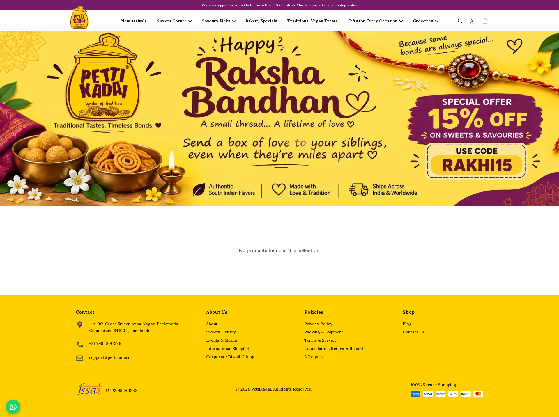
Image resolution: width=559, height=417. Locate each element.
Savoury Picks (216, 21)
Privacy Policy (318, 323)
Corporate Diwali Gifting (230, 356)
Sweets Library (221, 332)
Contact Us (413, 332)
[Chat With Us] (13, 407)
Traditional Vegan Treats (312, 21)
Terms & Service (320, 340)
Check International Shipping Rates (327, 5)
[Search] (460, 21)
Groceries (423, 21)
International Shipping (227, 348)
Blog (407, 323)
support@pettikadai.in (110, 357)
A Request (314, 356)
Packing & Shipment (323, 332)
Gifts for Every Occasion (372, 21)
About (211, 323)
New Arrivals (133, 21)
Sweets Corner (172, 21)
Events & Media (221, 340)
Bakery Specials (261, 21)
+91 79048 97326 (105, 343)
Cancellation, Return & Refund (333, 348)
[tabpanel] (279, 118)
